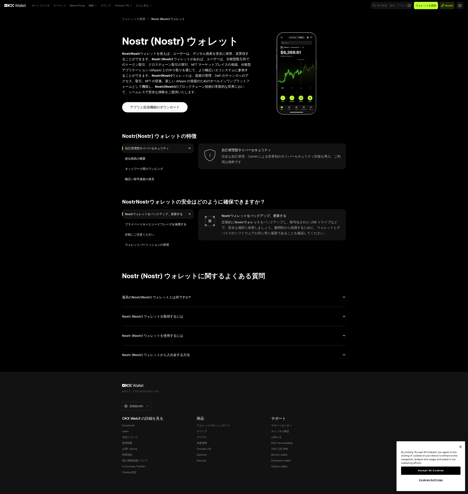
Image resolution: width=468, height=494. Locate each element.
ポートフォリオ (41, 5)
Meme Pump (77, 5)
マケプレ (202, 437)
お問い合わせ (129, 448)
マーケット (59, 5)
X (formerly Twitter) (134, 466)
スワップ (106, 5)
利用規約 (127, 454)
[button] (391, 5)
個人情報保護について (135, 460)
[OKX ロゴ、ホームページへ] (15, 5)
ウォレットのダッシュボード (213, 425)
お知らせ (276, 437)
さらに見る (142, 5)
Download (128, 425)
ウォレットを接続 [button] (426, 5)
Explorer (202, 454)
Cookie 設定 (129, 472)
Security (202, 460)
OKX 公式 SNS (279, 448)
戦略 (91, 5)
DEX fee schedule (281, 442)
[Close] (460, 447)
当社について (129, 437)
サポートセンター (281, 425)
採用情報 (127, 442)
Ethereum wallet (281, 460)
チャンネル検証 (280, 431)
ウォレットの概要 (134, 19)
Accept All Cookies (431, 470)
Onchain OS (122, 5)
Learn (125, 431)
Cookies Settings (431, 480)
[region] (431, 466)
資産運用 (202, 442)
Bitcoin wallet (279, 454)
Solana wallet (279, 466)
